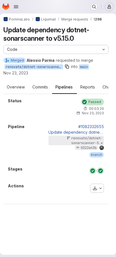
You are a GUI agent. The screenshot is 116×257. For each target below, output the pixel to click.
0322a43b (89, 147)
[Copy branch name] (67, 66)
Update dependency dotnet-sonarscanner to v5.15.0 (76, 132)
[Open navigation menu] (16, 6)
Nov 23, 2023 (15, 72)
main (84, 67)
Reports (87, 87)
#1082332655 (91, 126)
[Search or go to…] (94, 6)
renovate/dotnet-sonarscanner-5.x (34, 67)
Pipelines (64, 87)
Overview (16, 87)
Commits (40, 87)
